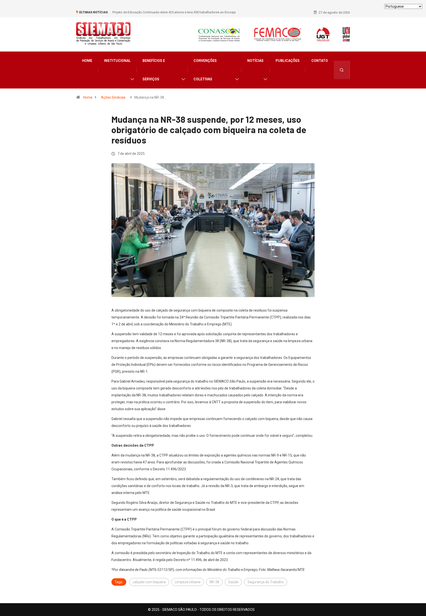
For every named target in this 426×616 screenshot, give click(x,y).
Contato (319, 61)
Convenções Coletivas (205, 70)
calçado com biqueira (149, 582)
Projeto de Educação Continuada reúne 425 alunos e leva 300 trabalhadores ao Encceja (174, 12)
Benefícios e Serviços (153, 70)
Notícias (255, 61)
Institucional (117, 61)
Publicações (288, 61)
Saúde (233, 582)
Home (87, 61)
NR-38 (214, 582)
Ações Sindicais (113, 97)
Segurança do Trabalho (266, 582)
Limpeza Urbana (187, 582)
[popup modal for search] (342, 70)
